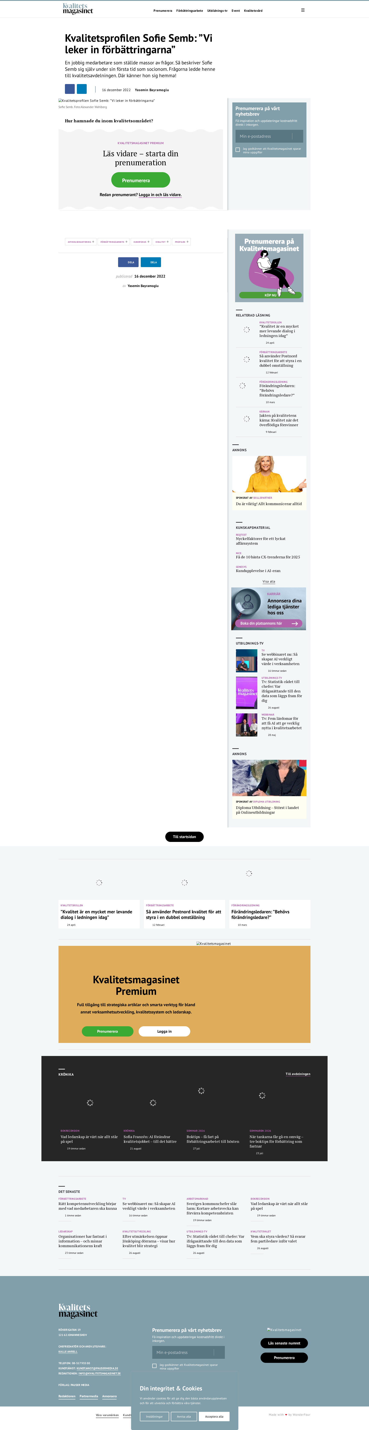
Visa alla (269, 581)
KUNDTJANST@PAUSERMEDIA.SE (97, 1368)
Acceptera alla (214, 1416)
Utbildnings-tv (217, 11)
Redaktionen (67, 1396)
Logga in (164, 1031)
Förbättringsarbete (189, 11)
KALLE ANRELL (68, 1351)
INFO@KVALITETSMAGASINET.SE (100, 1373)
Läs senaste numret (284, 1343)
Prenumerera (163, 11)
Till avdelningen (298, 1074)
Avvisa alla (184, 1416)
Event (236, 11)
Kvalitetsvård (253, 11)
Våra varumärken (107, 1415)
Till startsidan (184, 836)
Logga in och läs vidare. (160, 194)
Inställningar (154, 1416)
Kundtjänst (130, 1415)
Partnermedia (89, 1396)
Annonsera (109, 1396)
